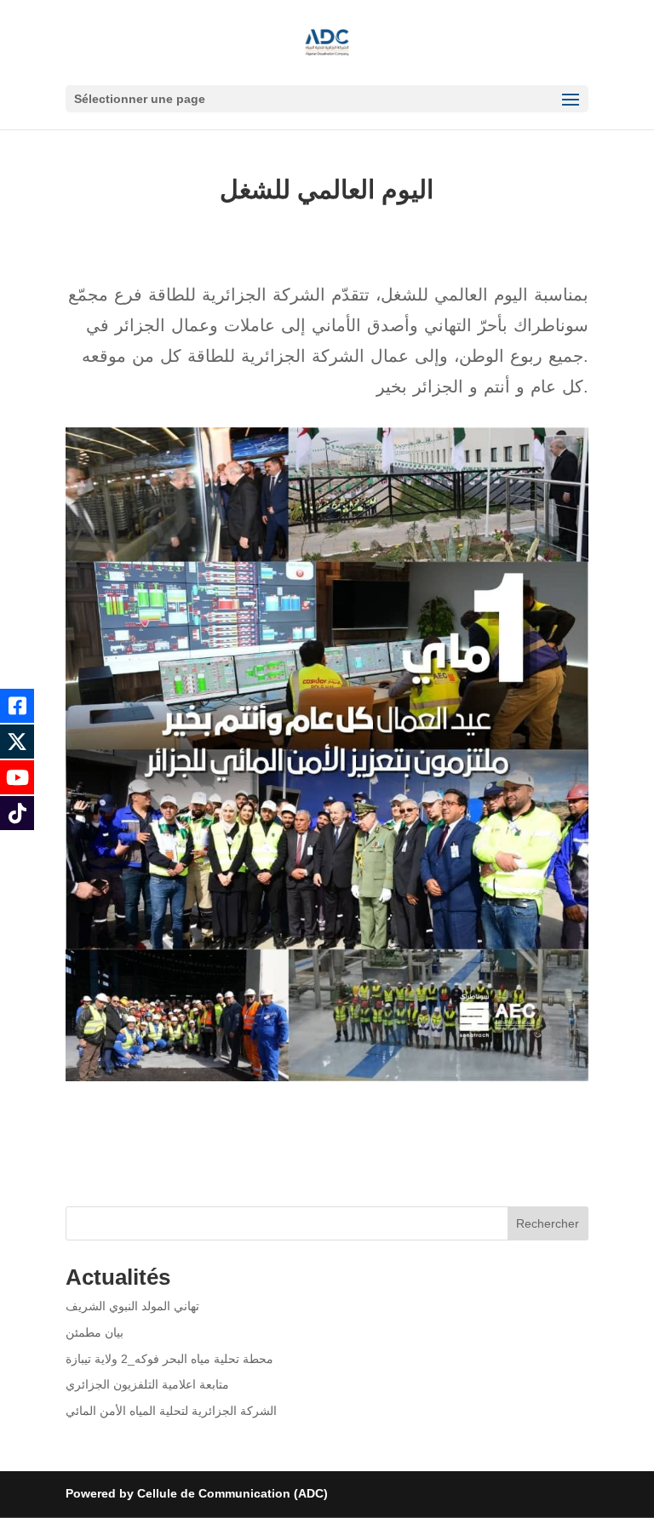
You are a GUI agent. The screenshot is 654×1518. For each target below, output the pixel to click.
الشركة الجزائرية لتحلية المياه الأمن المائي (171, 1411)
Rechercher (547, 1223)
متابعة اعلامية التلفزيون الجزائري (147, 1384)
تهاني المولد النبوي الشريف (132, 1306)
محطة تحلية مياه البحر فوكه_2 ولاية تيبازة (169, 1359)
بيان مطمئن (94, 1332)
